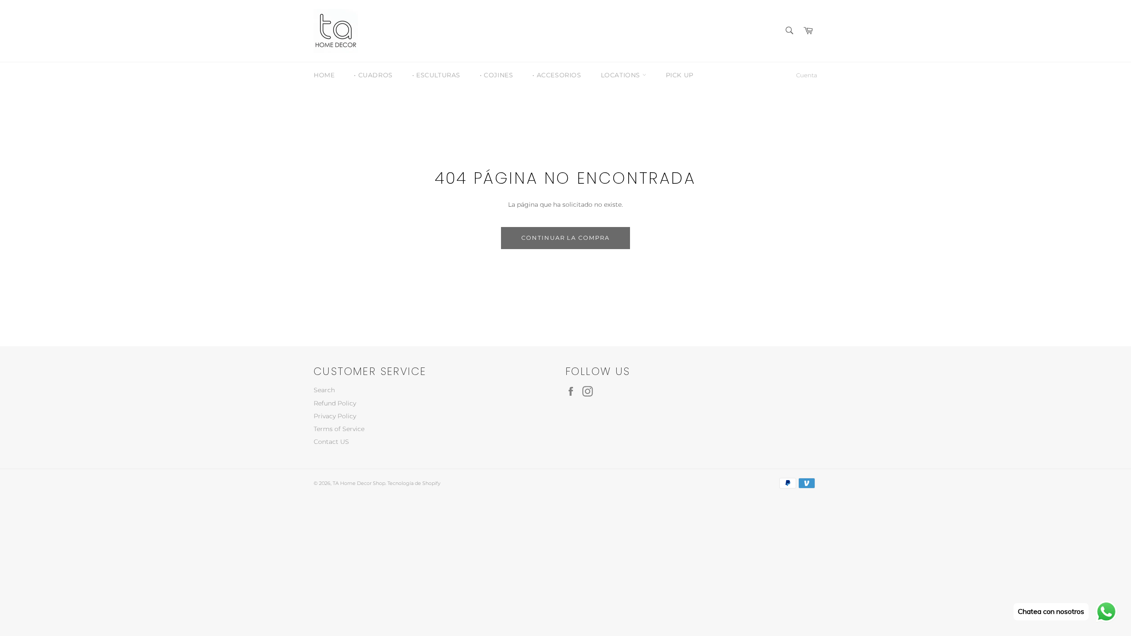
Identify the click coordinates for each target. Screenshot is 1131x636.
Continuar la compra (565, 237)
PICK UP (680, 75)
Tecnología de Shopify (413, 483)
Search (324, 390)
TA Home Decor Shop (359, 483)
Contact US (331, 442)
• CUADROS (373, 75)
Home (324, 75)
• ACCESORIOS (556, 75)
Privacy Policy (335, 416)
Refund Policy (335, 403)
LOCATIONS (621, 75)
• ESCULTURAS (436, 75)
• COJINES (496, 75)
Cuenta (806, 75)
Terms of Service (339, 429)
